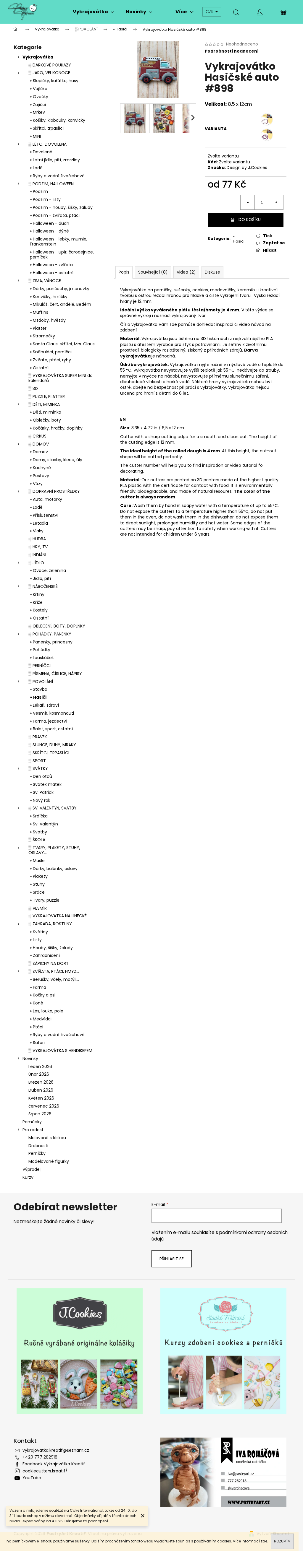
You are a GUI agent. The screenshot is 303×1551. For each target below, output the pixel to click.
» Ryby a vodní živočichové (57, 176)
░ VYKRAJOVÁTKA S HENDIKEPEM (60, 1050)
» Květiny (39, 932)
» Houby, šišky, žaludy (51, 948)
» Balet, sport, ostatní (51, 729)
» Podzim (39, 191)
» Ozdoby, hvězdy (48, 320)
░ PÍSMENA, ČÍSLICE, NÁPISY (55, 674)
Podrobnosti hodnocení (232, 51)
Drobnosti (38, 1146)
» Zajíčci (38, 105)
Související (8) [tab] (153, 272)
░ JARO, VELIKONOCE (49, 73)
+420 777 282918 (39, 1457)
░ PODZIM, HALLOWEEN (51, 184)
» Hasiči (38, 697)
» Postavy (39, 476)
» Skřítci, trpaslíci (47, 128)
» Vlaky (36, 531)
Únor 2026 (38, 1074)
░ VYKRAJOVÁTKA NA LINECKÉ (57, 916)
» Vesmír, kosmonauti (52, 713)
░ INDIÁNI (37, 555)
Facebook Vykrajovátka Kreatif (53, 1464)
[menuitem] (93, 12)
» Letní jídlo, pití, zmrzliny (55, 160)
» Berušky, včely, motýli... (54, 979)
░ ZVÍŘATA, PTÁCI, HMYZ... (53, 971)
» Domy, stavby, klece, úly (56, 460)
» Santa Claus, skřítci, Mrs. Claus (62, 344)
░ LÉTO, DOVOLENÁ (47, 144)
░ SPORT (37, 761)
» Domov (39, 452)
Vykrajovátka (37, 57)
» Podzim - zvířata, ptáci (55, 215)
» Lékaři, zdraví (44, 705)
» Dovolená (41, 152)
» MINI (35, 136)
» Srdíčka (39, 816)
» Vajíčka (38, 89)
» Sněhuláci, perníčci (51, 352)
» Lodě (36, 168)
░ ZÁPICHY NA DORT (48, 963)
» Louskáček (42, 658)
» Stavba (38, 689)
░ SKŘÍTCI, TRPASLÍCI (48, 753)
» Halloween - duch (49, 223)
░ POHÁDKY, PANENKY (49, 634)
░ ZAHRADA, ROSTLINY (50, 924)
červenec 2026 (43, 1106)
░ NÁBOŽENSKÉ (43, 586)
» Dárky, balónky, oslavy (54, 869)
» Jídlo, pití (40, 578)
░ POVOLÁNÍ (40, 682)
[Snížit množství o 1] (248, 202)
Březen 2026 (41, 1082)
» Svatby (38, 832)
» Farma (38, 987)
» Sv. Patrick (42, 792)
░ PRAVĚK (37, 737)
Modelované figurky (48, 1161)
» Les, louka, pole (46, 1011)
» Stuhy (37, 884)
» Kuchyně (40, 468)
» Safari (37, 1043)
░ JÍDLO (36, 563)
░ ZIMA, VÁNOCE (44, 281)
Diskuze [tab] (212, 272)
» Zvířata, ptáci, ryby (50, 360)
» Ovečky (39, 97)
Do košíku (249, 219)
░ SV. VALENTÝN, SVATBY (52, 808)
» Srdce (37, 892)
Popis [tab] (124, 272)
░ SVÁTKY (38, 768)
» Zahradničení (45, 955)
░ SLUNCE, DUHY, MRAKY (52, 745)
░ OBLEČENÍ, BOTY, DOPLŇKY (56, 626)
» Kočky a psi (42, 995)
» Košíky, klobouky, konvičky (57, 120)
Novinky (30, 1058)
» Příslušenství (44, 515)
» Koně (36, 1003)
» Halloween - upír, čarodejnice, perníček (62, 254)
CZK (210, 11)
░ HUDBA (37, 539)
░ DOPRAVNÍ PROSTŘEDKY (54, 491)
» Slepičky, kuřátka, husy (54, 81)
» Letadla (39, 523)
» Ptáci (36, 1027)
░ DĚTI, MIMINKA (44, 404)
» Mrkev (37, 112)
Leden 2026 (40, 1066)
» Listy (36, 940)
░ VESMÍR (37, 908)
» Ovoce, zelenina (48, 570)
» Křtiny (37, 594)
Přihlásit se (171, 1259)
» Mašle (37, 861)
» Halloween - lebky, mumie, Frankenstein (58, 241)
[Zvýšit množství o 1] (276, 202)
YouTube (31, 1478)
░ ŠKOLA (36, 840)
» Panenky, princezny (51, 642)
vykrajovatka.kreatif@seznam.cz (55, 1450)
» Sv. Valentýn (44, 824)
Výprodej (31, 1169)
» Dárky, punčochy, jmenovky (59, 289)
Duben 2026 (40, 1090)
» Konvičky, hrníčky (48, 297)
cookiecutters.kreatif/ (44, 1471)
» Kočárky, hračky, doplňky (56, 428)
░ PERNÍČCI (39, 666)
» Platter (38, 328)
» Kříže (36, 602)
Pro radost (32, 1130)
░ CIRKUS (37, 436)
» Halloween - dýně (49, 231)
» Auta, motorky (46, 499)
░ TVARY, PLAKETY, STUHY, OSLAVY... (54, 850)
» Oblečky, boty (45, 420)
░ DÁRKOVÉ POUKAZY (49, 65)
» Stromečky (42, 336)
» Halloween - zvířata (51, 265)
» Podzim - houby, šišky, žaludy (61, 207)
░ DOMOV (38, 444)
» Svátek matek (46, 784)
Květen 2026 (41, 1098)
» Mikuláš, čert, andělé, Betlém (60, 304)
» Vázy (36, 484)
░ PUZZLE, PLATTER (46, 396)
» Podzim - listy (45, 199)
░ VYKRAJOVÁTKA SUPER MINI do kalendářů (60, 378)
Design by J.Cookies (247, 167)
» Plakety (39, 876)
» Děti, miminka (45, 412)
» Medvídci (40, 1019)
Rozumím (282, 1541)
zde (264, 1541)
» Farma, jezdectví (48, 721)
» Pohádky (40, 650)
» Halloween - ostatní (51, 273)
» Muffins (39, 312)
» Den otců (41, 776)
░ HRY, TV (38, 547)
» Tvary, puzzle (44, 900)
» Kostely (39, 610)
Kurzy (27, 1177)
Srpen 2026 (39, 1114)
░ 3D (33, 388)
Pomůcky (32, 1122)
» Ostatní (39, 368)
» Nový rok (40, 800)
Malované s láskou (47, 1138)
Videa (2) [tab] (186, 272)
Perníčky (37, 1153)
